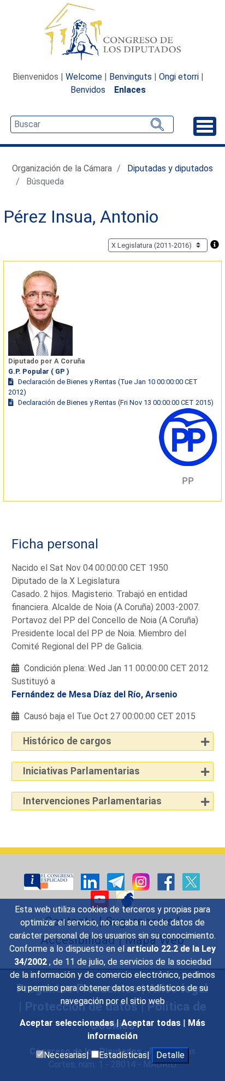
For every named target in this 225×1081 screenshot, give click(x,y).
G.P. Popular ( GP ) (38, 371)
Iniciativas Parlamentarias (81, 771)
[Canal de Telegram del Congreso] (116, 881)
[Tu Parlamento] (49, 881)
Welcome (84, 76)
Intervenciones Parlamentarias (92, 801)
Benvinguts (130, 76)
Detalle (170, 1055)
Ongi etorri (179, 76)
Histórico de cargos (67, 741)
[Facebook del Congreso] (167, 881)
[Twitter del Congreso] (191, 881)
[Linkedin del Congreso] (91, 881)
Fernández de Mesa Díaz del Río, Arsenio (94, 694)
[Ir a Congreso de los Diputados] (112, 31)
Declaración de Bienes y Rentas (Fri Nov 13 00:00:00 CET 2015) (116, 402)
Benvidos (87, 90)
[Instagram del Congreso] (142, 881)
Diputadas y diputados (170, 168)
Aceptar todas (152, 1023)
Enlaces (130, 90)
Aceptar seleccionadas (68, 1023)
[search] (92, 124)
